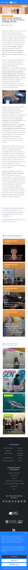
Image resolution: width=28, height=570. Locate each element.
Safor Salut (20, 450)
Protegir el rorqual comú (13, 410)
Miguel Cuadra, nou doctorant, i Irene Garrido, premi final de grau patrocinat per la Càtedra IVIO (13, 330)
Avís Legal (23, 567)
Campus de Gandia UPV (14, 473)
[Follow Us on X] (12, 501)
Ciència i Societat (8, 448)
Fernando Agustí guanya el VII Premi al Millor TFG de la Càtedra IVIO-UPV (13, 257)
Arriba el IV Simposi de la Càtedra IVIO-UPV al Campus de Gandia (13, 304)
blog (5, 221)
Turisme (20, 458)
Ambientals (8, 450)
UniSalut (20, 460)
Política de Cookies (7, 567)
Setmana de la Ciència (8, 460)
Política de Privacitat (16, 567)
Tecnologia (20, 448)
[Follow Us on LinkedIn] (9, 501)
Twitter (9, 221)
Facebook (14, 221)
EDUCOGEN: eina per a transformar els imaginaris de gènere (14, 388)
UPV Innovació (14, 475)
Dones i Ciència (8, 453)
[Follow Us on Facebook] (3, 501)
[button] (26, 533)
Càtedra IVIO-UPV (7, 16)
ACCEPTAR (14, 556)
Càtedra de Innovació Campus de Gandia (14, 483)
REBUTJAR (14, 560)
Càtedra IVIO (14, 486)
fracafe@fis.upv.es (7, 216)
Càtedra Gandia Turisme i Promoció (14, 481)
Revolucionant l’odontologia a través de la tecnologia (13, 281)
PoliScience (14, 478)
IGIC (14, 489)
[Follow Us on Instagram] (6, 501)
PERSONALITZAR (14, 564)
